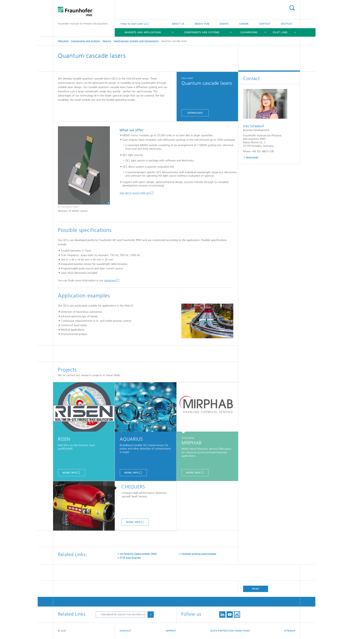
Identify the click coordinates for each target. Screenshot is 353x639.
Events (224, 23)
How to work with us (134, 23)
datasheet (110, 280)
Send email (252, 157)
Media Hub (202, 23)
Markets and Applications (143, 32)
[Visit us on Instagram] (237, 614)
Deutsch (286, 23)
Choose (151, 614)
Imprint (171, 630)
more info (70, 472)
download (195, 112)
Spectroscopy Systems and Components (136, 41)
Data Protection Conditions (230, 630)
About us (178, 23)
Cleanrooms (249, 32)
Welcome (63, 41)
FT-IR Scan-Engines (130, 557)
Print (255, 588)
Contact (265, 23)
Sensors (107, 41)
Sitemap (289, 630)
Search (292, 8)
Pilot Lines (280, 32)
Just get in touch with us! (135, 193)
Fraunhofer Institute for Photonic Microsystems (83, 23)
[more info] (84, 408)
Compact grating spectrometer (198, 553)
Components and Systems (202, 32)
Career (244, 23)
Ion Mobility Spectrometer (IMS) (138, 553)
